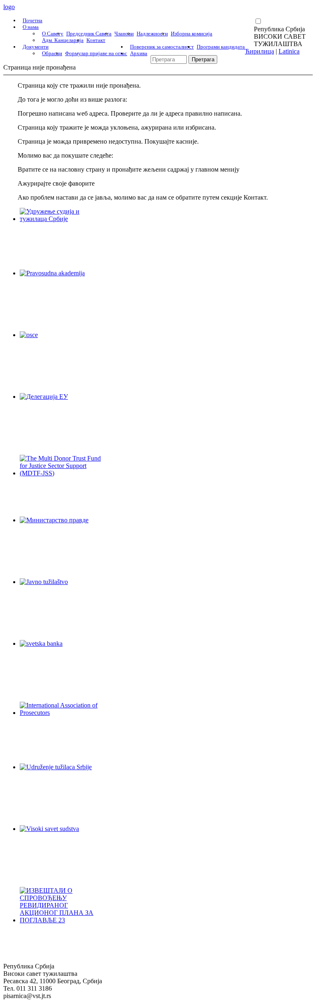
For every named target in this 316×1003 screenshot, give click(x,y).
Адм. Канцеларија (63, 40)
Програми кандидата (221, 47)
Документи (36, 47)
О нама (31, 27)
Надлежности (152, 33)
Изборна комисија (191, 33)
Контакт (95, 40)
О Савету (52, 33)
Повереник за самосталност (162, 47)
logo (9, 6)
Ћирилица (259, 51)
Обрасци (52, 53)
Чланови (124, 33)
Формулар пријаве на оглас (96, 53)
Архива (138, 53)
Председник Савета (89, 33)
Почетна (32, 20)
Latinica (289, 51)
